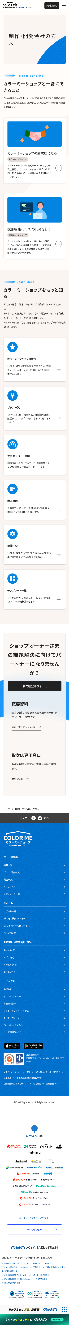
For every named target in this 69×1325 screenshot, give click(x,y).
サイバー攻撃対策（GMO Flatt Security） (17, 1278)
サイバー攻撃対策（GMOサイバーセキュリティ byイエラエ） (24, 1275)
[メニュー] (64, 5)
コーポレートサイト (28, 1217)
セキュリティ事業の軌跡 (11, 1282)
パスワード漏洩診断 (9, 1267)
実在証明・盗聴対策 (9, 1271)
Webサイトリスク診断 (29, 1267)
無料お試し (51, 5)
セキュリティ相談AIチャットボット (53, 1267)
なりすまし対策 (41, 1278)
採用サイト (45, 1217)
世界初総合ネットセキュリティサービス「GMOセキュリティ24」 (25, 1263)
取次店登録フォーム (34, 686)
